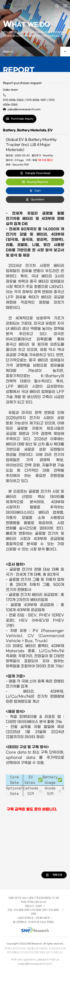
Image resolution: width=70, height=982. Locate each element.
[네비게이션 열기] (65, 6)
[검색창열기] (57, 6)
